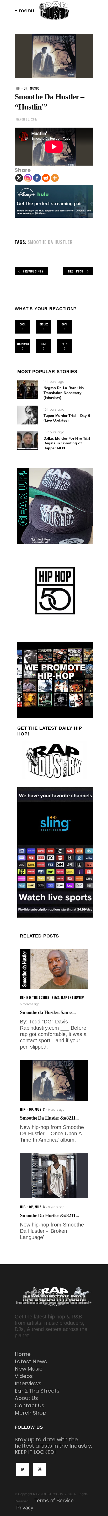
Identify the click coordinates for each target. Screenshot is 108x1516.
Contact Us (29, 1405)
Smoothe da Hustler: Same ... (47, 1012)
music (34, 88)
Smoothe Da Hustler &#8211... (49, 1118)
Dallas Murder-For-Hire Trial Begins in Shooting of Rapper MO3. (67, 443)
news (55, 997)
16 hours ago (54, 409)
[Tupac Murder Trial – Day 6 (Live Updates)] (27, 415)
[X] (19, 178)
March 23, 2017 (27, 119)
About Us (26, 1398)
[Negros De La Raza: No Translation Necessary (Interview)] (27, 389)
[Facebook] (37, 178)
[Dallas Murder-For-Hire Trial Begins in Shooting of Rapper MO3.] (27, 440)
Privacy (24, 1507)
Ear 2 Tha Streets (37, 1390)
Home (23, 1354)
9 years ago (56, 1110)
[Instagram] (28, 178)
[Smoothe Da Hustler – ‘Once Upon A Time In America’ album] (54, 1080)
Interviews (28, 1383)
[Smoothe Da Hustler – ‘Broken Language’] (54, 1175)
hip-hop (22, 88)
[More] (55, 178)
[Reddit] (46, 178)
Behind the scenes (35, 997)
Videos (24, 1376)
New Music (28, 1368)
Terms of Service (54, 1500)
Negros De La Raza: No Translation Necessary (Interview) (64, 392)
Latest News (31, 1361)
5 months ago (29, 1004)
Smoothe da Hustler (50, 242)
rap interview (72, 997)
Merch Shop (30, 1412)
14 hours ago (54, 381)
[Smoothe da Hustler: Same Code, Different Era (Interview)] (54, 969)
